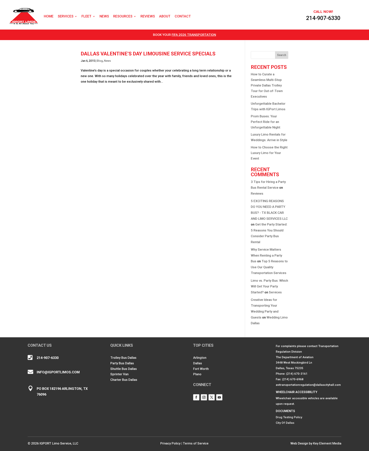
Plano (197, 374)
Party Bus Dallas (122, 363)
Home (48, 16)
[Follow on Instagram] (204, 397)
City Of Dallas (285, 423)
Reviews (147, 16)
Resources (122, 16)
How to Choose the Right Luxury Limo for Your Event (269, 152)
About (164, 16)
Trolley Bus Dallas (123, 358)
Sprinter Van (119, 374)
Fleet (86, 16)
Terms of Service (196, 443)
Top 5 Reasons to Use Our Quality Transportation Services (269, 267)
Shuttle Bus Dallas (123, 369)
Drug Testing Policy (289, 417)
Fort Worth (201, 369)
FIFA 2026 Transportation (194, 35)
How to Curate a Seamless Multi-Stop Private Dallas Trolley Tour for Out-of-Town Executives (267, 85)
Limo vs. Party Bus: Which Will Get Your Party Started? (269, 286)
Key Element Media (327, 443)
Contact (183, 16)
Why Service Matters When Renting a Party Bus (266, 255)
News (104, 16)
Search (281, 55)
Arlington (199, 358)
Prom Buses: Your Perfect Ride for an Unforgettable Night (265, 121)
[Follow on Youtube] (219, 397)
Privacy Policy (170, 443)
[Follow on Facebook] (196, 397)
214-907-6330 (323, 18)
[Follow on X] (212, 397)
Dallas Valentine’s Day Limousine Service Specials (148, 54)
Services (65, 16)
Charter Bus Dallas (123, 380)
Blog (100, 60)
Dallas (197, 363)
